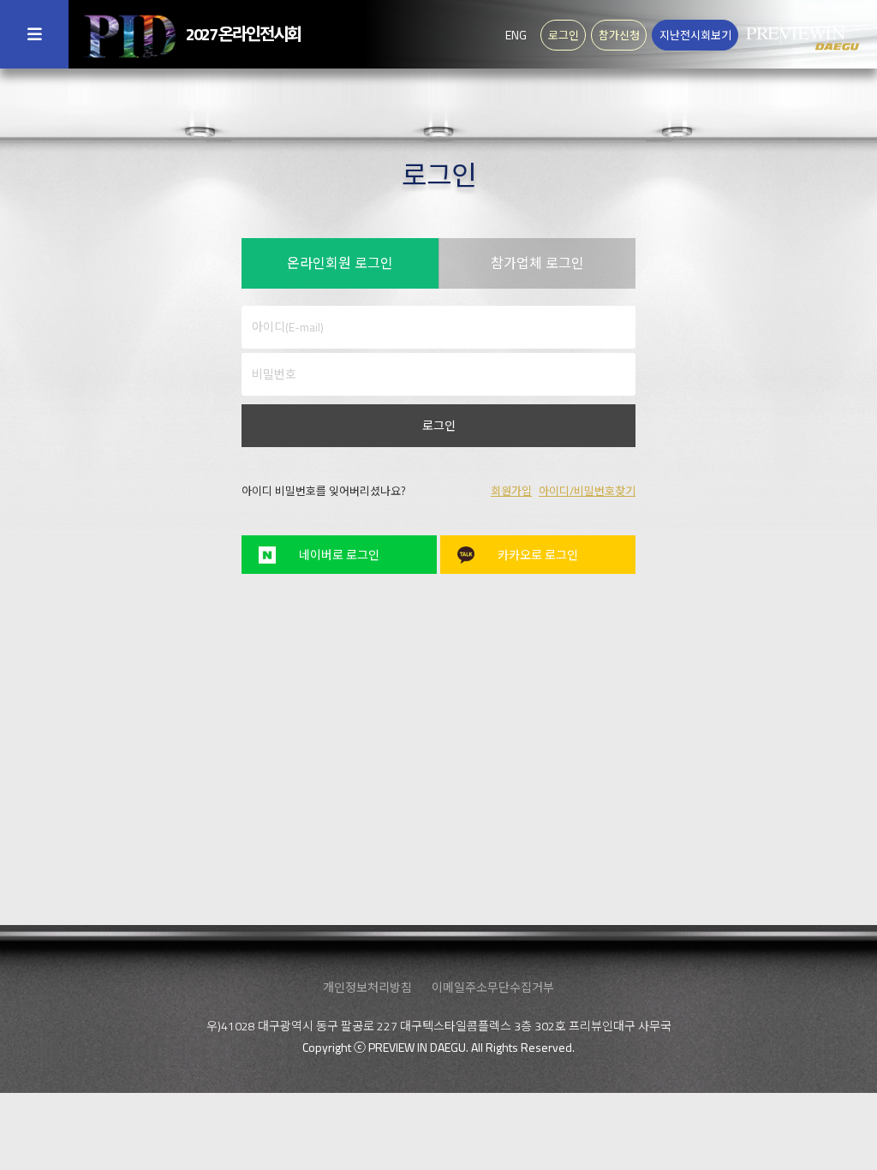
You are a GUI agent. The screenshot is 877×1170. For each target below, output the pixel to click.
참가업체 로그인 (537, 263)
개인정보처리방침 (367, 987)
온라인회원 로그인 (340, 263)
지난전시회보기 (695, 35)
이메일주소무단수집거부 (493, 987)
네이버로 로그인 (339, 555)
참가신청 (619, 35)
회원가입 (511, 490)
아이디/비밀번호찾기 (587, 490)
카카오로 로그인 (538, 555)
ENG (516, 35)
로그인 (439, 425)
